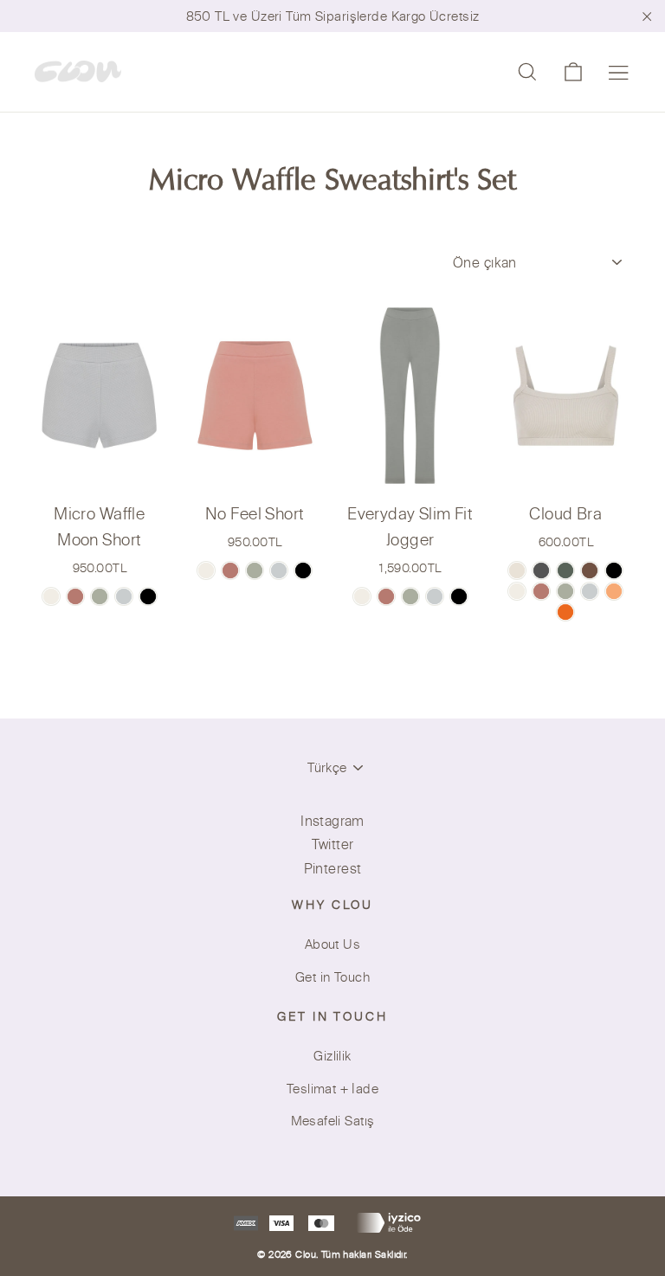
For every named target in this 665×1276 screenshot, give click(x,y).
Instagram (332, 820)
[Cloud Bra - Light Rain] (589, 591)
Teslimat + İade (332, 1088)
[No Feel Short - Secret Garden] (254, 570)
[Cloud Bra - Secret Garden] (565, 591)
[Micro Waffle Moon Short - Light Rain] (123, 596)
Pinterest (333, 868)
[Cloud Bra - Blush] (541, 591)
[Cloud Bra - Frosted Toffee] (517, 570)
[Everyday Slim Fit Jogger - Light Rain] (434, 596)
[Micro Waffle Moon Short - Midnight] (148, 596)
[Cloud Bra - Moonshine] (541, 570)
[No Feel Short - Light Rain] (278, 570)
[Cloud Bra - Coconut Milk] (517, 591)
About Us (332, 944)
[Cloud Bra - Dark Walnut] (589, 570)
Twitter (333, 844)
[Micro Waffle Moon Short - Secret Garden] (99, 596)
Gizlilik (332, 1055)
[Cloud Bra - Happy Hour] (614, 591)
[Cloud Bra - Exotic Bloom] (565, 612)
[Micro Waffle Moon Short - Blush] (75, 596)
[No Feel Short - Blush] (230, 570)
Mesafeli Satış (333, 1120)
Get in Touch (332, 977)
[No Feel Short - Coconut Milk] (206, 570)
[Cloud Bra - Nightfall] (614, 570)
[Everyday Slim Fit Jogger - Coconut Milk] (362, 596)
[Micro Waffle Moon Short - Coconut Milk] (51, 596)
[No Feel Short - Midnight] (303, 570)
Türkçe (326, 767)
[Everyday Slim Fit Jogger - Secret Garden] (410, 596)
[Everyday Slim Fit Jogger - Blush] (386, 596)
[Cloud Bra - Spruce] (565, 570)
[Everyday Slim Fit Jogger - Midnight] (459, 596)
